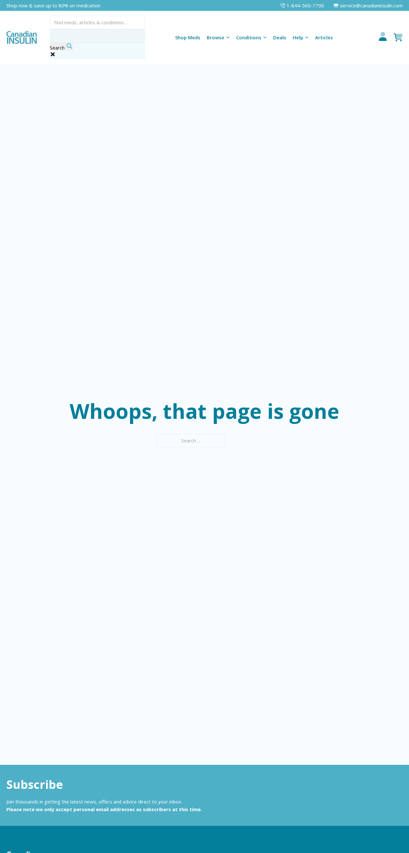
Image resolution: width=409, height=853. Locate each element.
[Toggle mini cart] (398, 37)
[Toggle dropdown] (228, 37)
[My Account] (382, 37)
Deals (279, 37)
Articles (324, 37)
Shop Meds (187, 37)
